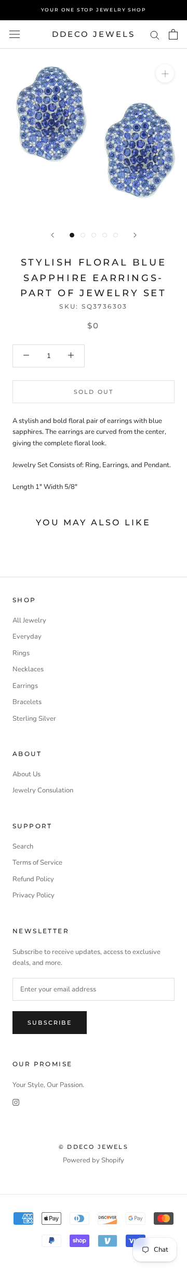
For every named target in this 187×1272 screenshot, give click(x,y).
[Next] (135, 235)
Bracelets (27, 702)
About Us (26, 774)
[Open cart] (173, 34)
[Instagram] (15, 1102)
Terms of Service (37, 862)
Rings (21, 653)
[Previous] (52, 235)
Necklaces (28, 669)
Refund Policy (33, 879)
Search (22, 846)
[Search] (154, 34)
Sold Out (94, 391)
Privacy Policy (33, 895)
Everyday (27, 636)
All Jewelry (29, 620)
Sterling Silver (34, 718)
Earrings (25, 686)
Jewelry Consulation (42, 790)
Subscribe (50, 1022)
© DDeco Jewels (93, 1146)
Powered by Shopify (93, 1160)
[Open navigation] (14, 34)
